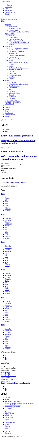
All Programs (13, 26)
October (7, 222)
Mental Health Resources (13, 405)
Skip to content (5, 1)
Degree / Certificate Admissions (19, 48)
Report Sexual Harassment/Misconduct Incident (20, 403)
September (8, 224)
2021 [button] (3, 325)
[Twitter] (5, 357)
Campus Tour (13, 57)
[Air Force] (11, 172)
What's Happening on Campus (18, 62)
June (6, 201)
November (8, 220)
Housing (11, 64)
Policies (7, 399)
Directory (12, 91)
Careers (7, 431)
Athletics (8, 7)
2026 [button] (3, 194)
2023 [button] (3, 270)
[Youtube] (6, 359)
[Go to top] (1, 438)
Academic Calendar (15, 28)
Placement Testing (14, 59)
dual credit (14, 135)
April (6, 205)
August (7, 198)
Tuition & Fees (13, 37)
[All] (11, 167)
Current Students (10, 12)
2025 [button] (3, 214)
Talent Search (16, 151)
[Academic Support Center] (11, 169)
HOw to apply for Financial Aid (19, 43)
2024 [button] (3, 242)
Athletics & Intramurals (16, 70)
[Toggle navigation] (3, 21)
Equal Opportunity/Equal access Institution (15, 383)
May (6, 203)
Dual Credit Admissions (16, 52)
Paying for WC (9, 414)
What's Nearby (13, 73)
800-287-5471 (5, 374)
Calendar (8, 5)
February (7, 209)
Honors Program (14, 30)
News (10, 89)
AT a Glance (13, 82)
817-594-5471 (5, 372)
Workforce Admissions (16, 50)
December (8, 218)
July (6, 200)
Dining (11, 66)
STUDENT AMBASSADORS (19, 32)
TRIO (4, 135)
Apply (7, 424)
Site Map (7, 398)
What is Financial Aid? (16, 39)
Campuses (12, 98)
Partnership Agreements (12, 407)
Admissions (8, 46)
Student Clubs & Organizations (18, 68)
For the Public (13, 100)
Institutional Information (12, 401)
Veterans (11, 44)
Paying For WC (10, 34)
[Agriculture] (11, 170)
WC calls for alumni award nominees (13, 182)
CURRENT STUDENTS (13, 102)
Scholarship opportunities (17, 41)
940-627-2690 (5, 381)
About (7, 80)
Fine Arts (12, 77)
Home (7, 129)
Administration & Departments (18, 84)
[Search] (5, 16)
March (7, 207)
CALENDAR (9, 104)
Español (7, 14)
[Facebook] (5, 355)
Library (11, 79)
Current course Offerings (16, 55)
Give (6, 8)
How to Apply (13, 53)
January (7, 210)
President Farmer (14, 86)
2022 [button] (3, 297)
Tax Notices (8, 408)
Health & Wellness (15, 75)
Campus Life (9, 61)
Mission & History (14, 93)
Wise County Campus (8, 376)
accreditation (13, 88)
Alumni (11, 95)
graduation (27, 135)
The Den (11, 71)
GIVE (7, 106)
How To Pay (13, 35)
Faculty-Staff (9, 10)
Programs (8, 25)
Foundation (12, 97)
